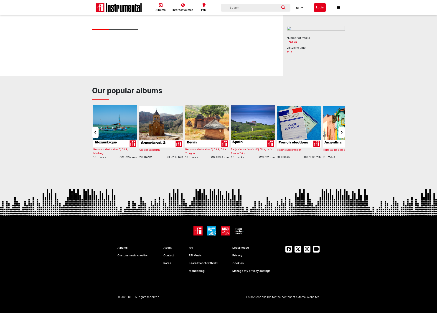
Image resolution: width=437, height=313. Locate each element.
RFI (191, 247)
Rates (167, 263)
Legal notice (240, 247)
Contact (168, 255)
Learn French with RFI (203, 263)
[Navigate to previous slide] (95, 132)
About (167, 247)
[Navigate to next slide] (341, 132)
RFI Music (195, 255)
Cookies (238, 263)
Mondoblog (197, 271)
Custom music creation (132, 255)
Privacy (237, 255)
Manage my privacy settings (251, 271)
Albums (122, 247)
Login (320, 7)
